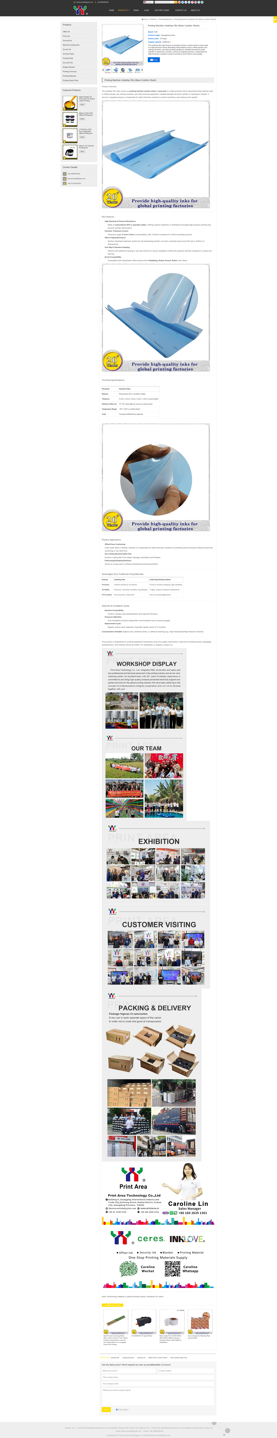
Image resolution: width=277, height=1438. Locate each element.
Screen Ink (67, 49)
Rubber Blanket (69, 67)
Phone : (146, 1431)
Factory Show (162, 10)
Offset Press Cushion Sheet (157, 1357)
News (136, 10)
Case (146, 10)
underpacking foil (128, 1357)
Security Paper (68, 54)
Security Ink (67, 40)
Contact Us (181, 10)
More (82, 104)
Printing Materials (165, 19)
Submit (106, 1409)
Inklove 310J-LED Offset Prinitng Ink (86, 114)
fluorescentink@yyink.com (84, 2)
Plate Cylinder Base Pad (178, 1357)
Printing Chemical (69, 71)
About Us (195, 10)
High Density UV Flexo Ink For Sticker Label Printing (87, 99)
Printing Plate (68, 58)
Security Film (68, 63)
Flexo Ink (66, 36)
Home (111, 10)
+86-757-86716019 (74, 183)
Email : (118, 1431)
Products (123, 10)
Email (154, 59)
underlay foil (141, 1357)
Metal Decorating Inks (71, 45)
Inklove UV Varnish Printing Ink (86, 147)
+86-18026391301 (103, 2)
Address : (68, 1428)
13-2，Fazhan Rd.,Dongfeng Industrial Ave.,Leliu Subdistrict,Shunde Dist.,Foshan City (105, 1428)
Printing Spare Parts (70, 80)
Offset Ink (66, 32)
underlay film (114, 1357)
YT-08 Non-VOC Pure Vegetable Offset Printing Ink (86, 131)
